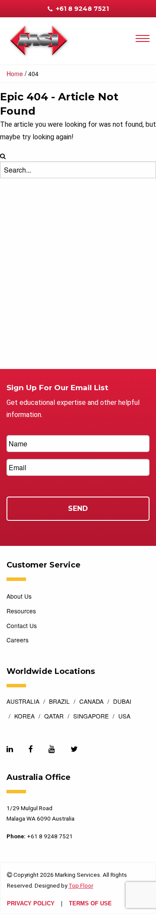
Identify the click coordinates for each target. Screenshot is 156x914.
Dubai (122, 702)
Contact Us (21, 625)
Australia (22, 702)
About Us (19, 596)
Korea (24, 716)
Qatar (54, 716)
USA (124, 716)
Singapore (91, 716)
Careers (17, 639)
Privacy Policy (31, 904)
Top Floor (80, 885)
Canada (91, 702)
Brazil (59, 702)
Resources (21, 610)
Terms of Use (90, 904)
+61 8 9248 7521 (81, 9)
